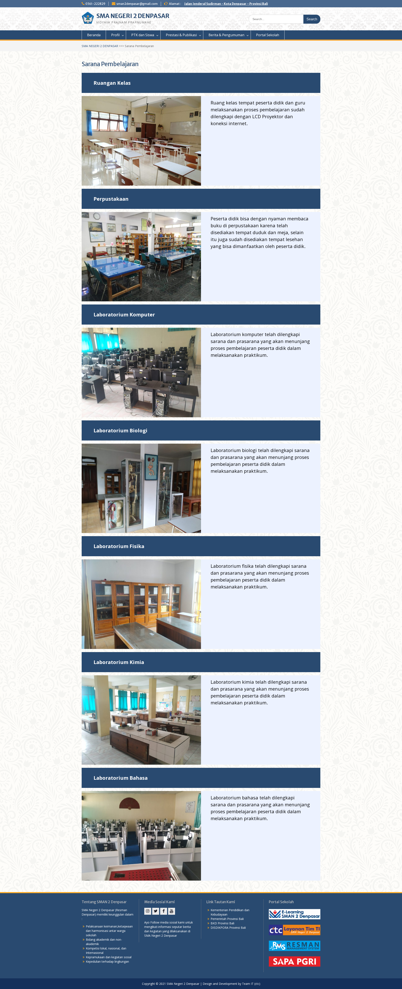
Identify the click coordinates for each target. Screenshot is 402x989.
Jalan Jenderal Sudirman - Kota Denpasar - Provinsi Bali (226, 4)
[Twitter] (155, 911)
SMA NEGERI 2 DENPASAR (132, 16)
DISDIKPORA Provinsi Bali (228, 928)
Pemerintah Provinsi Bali (227, 919)
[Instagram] (147, 911)
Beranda (93, 35)
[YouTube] (171, 911)
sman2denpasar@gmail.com (137, 4)
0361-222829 (95, 4)
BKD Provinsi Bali (222, 923)
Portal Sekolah (267, 35)
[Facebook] (163, 911)
